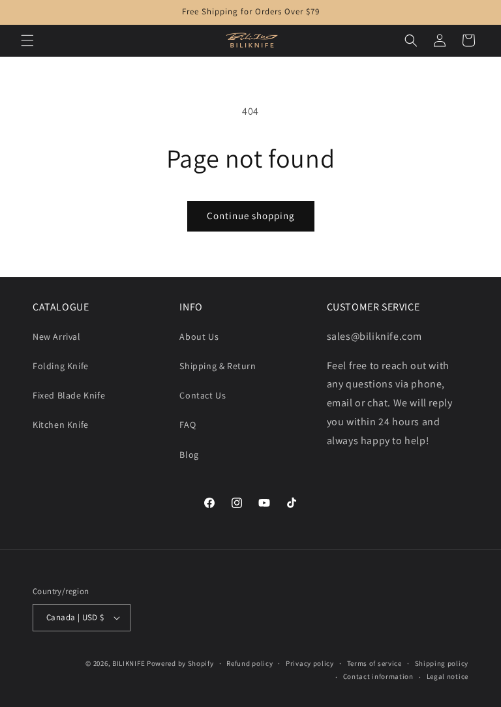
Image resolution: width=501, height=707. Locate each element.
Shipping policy (442, 663)
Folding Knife (61, 366)
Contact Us (202, 395)
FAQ (187, 424)
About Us (199, 336)
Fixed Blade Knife (69, 395)
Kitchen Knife (61, 424)
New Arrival (57, 336)
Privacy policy (310, 663)
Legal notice (447, 676)
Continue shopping (251, 215)
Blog (188, 454)
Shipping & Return (217, 366)
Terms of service (374, 663)
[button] (27, 40)
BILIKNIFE (128, 663)
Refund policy (249, 663)
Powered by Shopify (180, 663)
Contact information (378, 676)
